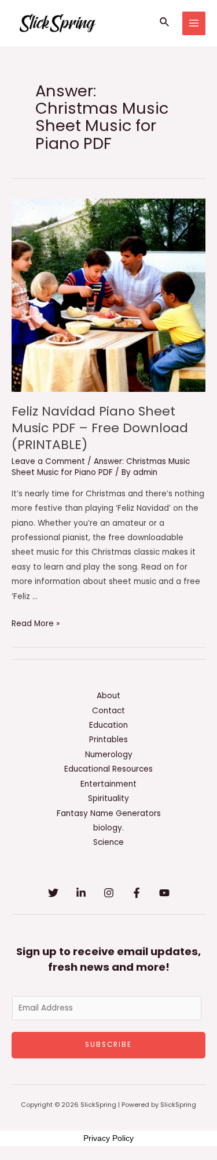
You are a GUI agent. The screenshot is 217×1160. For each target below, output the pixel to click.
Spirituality (108, 798)
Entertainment (108, 784)
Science (108, 842)
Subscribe (108, 1044)
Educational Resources (108, 769)
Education (108, 725)
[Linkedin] (81, 893)
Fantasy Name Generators (109, 813)
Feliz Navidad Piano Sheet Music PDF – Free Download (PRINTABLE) (100, 427)
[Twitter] (53, 893)
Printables (108, 739)
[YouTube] (164, 893)
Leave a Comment (48, 461)
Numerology (109, 754)
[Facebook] (136, 893)
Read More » (36, 623)
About (108, 695)
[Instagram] (109, 893)
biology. (108, 827)
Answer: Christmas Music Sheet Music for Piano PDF (101, 467)
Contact (108, 710)
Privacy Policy (108, 1138)
